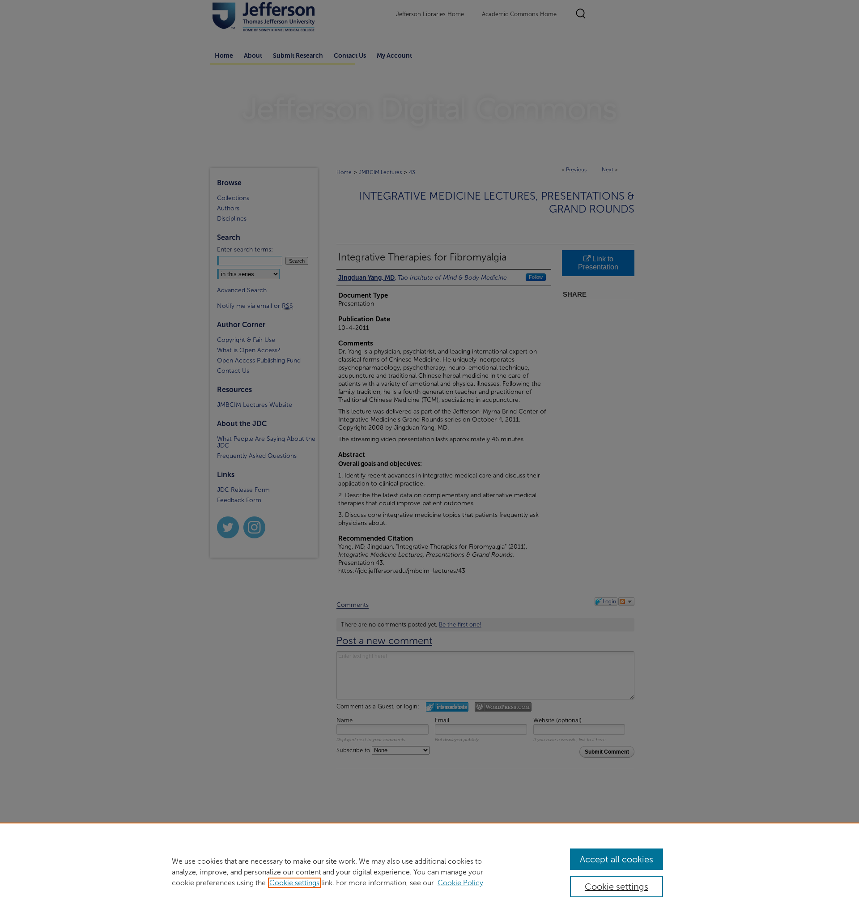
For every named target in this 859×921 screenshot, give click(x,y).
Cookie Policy (460, 883)
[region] (429, 872)
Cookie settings (294, 883)
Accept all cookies (616, 859)
